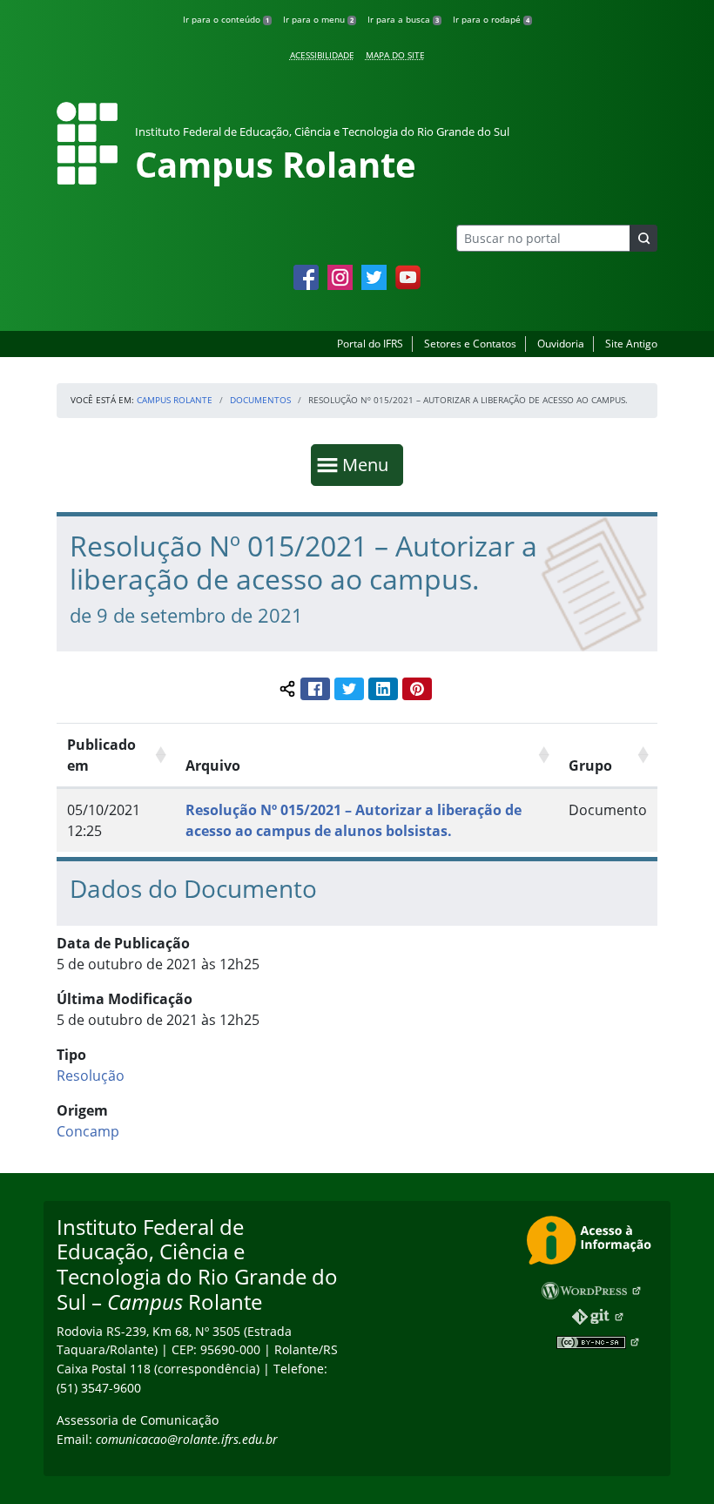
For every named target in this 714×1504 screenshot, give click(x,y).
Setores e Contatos (470, 343)
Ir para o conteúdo (226, 19)
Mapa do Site (395, 55)
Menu (369, 464)
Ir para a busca (403, 19)
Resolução (91, 1075)
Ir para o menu (318, 19)
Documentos (260, 400)
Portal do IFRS (370, 343)
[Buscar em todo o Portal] (643, 238)
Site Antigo (631, 343)
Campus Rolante (174, 400)
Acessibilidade (322, 55)
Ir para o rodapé (491, 19)
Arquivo (212, 765)
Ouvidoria (560, 343)
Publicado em (101, 755)
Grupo (590, 765)
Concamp (88, 1131)
